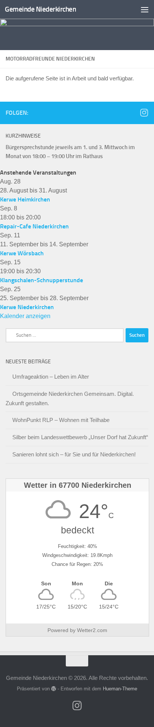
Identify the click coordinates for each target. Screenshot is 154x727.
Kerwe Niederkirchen (27, 307)
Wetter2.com (92, 630)
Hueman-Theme (120, 688)
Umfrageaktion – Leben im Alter (50, 376)
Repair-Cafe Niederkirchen (34, 226)
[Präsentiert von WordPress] (53, 688)
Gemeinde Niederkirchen (40, 9)
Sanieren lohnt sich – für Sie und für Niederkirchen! (74, 454)
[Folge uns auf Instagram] (143, 112)
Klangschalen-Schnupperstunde (41, 280)
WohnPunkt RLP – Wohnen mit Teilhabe (61, 420)
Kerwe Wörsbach (22, 253)
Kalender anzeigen (25, 316)
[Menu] (144, 9)
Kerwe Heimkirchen (25, 199)
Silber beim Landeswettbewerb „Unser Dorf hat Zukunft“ (80, 437)
